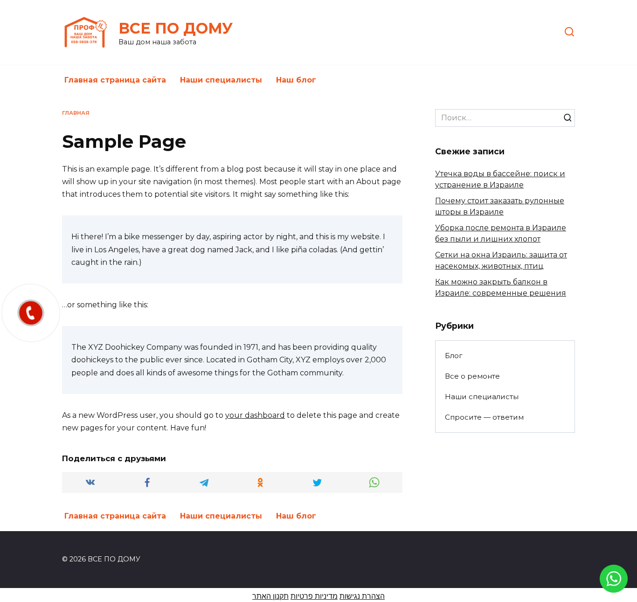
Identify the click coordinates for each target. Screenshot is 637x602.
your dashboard (255, 415)
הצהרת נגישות (362, 596)
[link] (614, 586)
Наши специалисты (221, 80)
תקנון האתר (270, 596)
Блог (454, 355)
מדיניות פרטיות (314, 596)
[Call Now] (30, 313)
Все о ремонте (472, 376)
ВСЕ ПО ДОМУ (175, 28)
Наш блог (296, 80)
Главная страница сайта (115, 80)
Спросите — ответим (484, 417)
